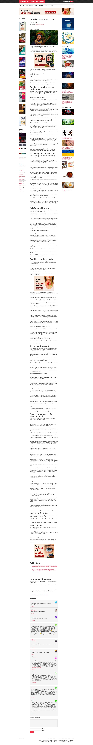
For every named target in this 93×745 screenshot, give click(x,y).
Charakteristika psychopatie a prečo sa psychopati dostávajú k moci (44, 565)
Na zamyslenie (21, 170)
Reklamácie (72, 738)
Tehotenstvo (21, 187)
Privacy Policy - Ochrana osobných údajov (63, 738)
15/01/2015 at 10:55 (33, 640)
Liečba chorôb (31, 5)
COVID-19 (20, 163)
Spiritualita (35, 594)
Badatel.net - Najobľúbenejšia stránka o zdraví (32, 1)
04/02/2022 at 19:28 (34, 701)
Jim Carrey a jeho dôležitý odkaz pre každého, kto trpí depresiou (43, 569)
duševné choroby (42, 594)
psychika (47, 594)
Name (43, 728)
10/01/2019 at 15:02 (34, 657)
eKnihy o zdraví (47, 5)
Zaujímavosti (21, 191)
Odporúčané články (22, 176)
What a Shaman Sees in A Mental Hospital (39, 560)
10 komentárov (41, 24)
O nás (23, 5)
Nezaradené (21, 174)
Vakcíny (20, 189)
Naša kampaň (21, 172)
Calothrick (32, 639)
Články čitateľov (21, 161)
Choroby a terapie (22, 158)
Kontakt (52, 5)
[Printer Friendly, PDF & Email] (34, 29)
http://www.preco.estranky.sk (36, 667)
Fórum (27, 5)
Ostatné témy (21, 179)
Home (20, 5)
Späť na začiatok (21, 738)
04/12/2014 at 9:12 (33, 610)
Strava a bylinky (41, 5)
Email (43, 730)
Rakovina (36, 5)
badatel (37, 24)
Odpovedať (32, 606)
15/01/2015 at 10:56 (33, 651)
